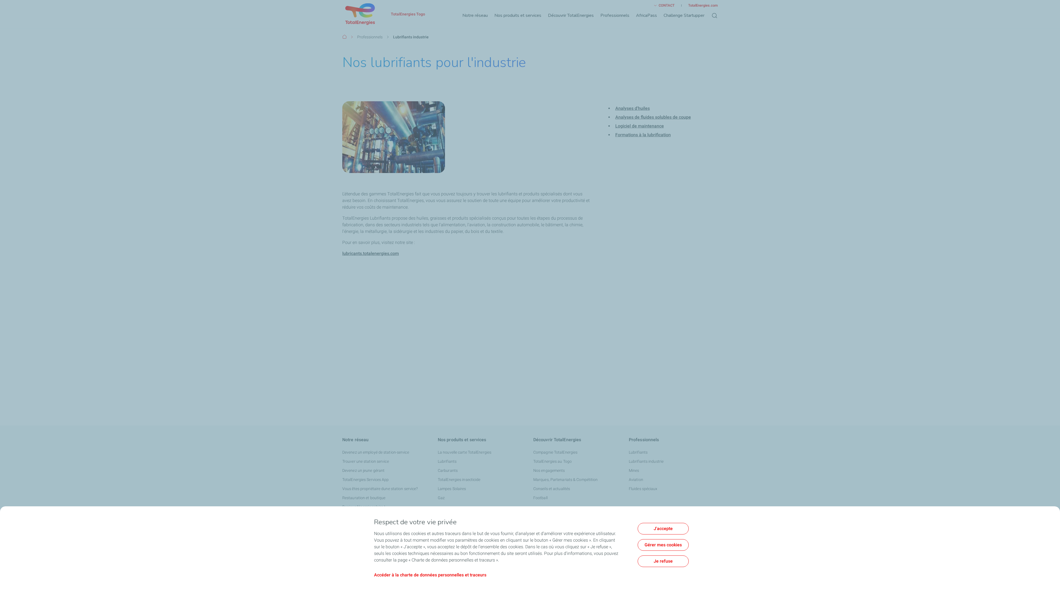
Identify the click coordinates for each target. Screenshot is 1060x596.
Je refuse (663, 561)
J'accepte (663, 528)
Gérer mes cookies (663, 544)
